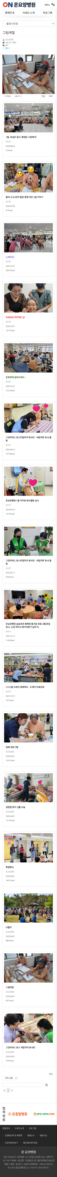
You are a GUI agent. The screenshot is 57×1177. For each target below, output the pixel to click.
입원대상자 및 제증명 (13, 1135)
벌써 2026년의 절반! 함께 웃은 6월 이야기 (24, 197)
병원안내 (9, 12)
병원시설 (43, 1135)
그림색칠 (10, 987)
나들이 (9, 927)
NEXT (17, 96)
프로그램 (47, 12)
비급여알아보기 (11, 1142)
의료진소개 (19, 1128)
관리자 (8, 141)
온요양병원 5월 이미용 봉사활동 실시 (22, 500)
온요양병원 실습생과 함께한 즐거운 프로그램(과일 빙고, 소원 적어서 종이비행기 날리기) (28, 625)
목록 (51, 96)
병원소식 (31, 1135)
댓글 (43, 96)
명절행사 (10, 867)
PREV (8, 96)
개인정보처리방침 (30, 1142)
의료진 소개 (28, 12)
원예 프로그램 (12, 747)
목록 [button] (51, 1074)
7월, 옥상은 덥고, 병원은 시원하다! (21, 137)
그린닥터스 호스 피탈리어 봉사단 (20, 1047)
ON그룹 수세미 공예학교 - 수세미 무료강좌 (25, 686)
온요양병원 (9, 39)
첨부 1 (7, 48)
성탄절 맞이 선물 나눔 (15, 807)
